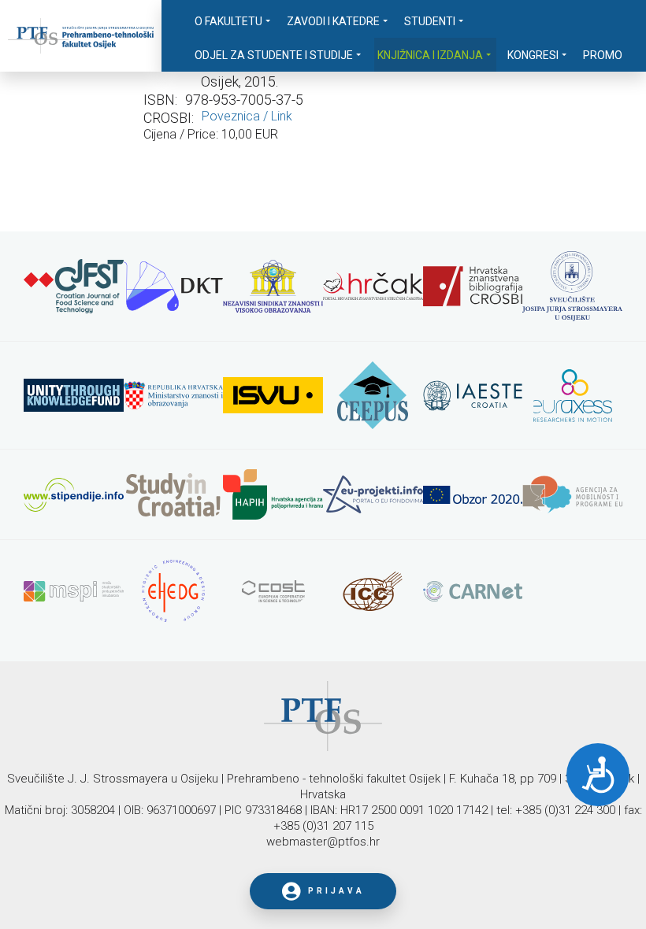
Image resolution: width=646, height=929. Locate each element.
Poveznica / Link (247, 116)
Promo (602, 55)
